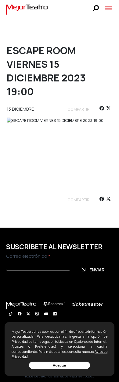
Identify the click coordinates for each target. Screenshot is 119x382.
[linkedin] (54, 314)
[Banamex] (57, 304)
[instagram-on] (37, 314)
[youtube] (45, 314)
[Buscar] (96, 8)
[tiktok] (10, 314)
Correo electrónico (28, 256)
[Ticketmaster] (91, 304)
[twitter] (108, 109)
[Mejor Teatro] (27, 9)
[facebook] (101, 109)
